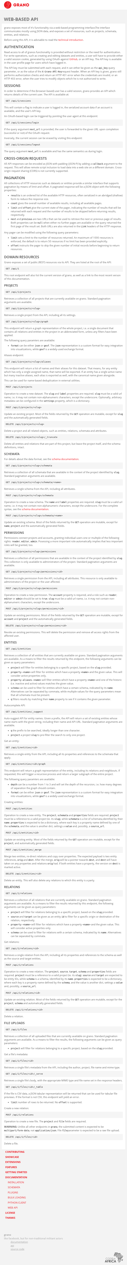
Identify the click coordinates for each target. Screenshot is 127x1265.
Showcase (12, 1157)
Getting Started (16, 1172)
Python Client (17, 1202)
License (10, 1212)
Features (11, 1167)
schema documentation (65, 459)
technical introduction (70, 39)
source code (17, 1249)
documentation (19, 1242)
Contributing (14, 1151)
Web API (13, 1207)
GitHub (73, 59)
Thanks (10, 1217)
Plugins (13, 1192)
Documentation (16, 1177)
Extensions (13, 1162)
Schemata (14, 1187)
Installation (16, 1182)
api (12, 1245)
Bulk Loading (17, 1197)
